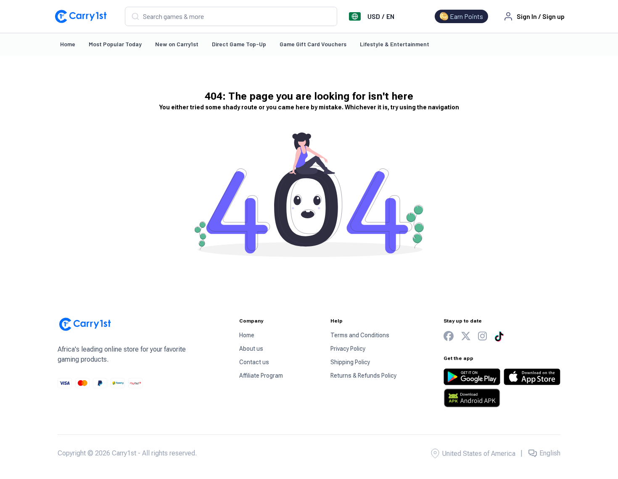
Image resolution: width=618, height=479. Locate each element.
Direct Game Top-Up (239, 44)
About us (251, 348)
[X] (466, 336)
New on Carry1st (176, 44)
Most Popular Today (115, 44)
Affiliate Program (261, 375)
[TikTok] (499, 336)
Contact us (254, 362)
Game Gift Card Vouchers (313, 44)
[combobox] (231, 16)
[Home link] (80, 16)
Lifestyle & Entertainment (394, 44)
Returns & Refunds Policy (363, 375)
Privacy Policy (347, 348)
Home (67, 44)
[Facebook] (449, 336)
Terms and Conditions (359, 335)
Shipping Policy (350, 362)
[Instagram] (482, 336)
